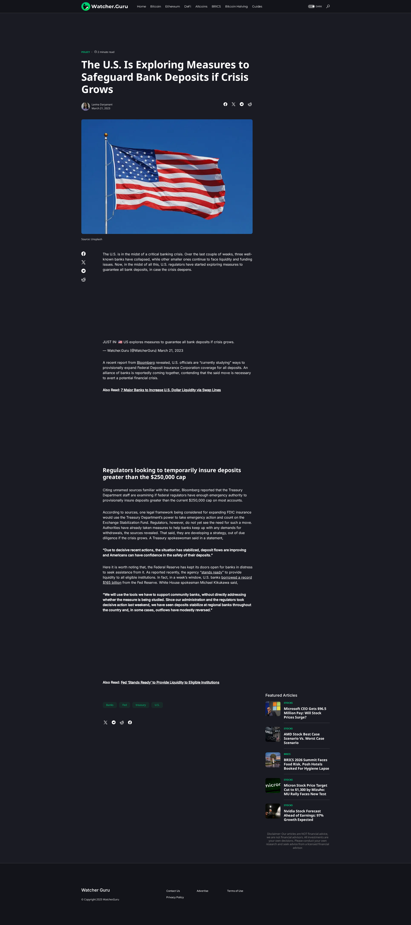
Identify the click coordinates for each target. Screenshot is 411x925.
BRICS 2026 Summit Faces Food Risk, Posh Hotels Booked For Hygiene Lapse (306, 764)
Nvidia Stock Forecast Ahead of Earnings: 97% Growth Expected (303, 815)
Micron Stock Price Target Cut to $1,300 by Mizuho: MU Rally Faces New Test (305, 789)
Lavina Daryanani (102, 104)
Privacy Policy (175, 897)
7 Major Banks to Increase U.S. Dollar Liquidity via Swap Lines (171, 390)
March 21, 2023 (170, 350)
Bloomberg (146, 362)
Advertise (202, 890)
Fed (124, 705)
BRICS (287, 754)
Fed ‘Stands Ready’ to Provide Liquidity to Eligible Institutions (170, 682)
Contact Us (173, 890)
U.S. (157, 705)
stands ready (211, 572)
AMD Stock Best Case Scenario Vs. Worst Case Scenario (304, 738)
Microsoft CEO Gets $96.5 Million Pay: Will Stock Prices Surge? (305, 712)
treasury (141, 705)
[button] (314, 6)
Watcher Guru (95, 890)
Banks (109, 705)
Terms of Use (235, 890)
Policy (85, 52)
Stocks (288, 702)
